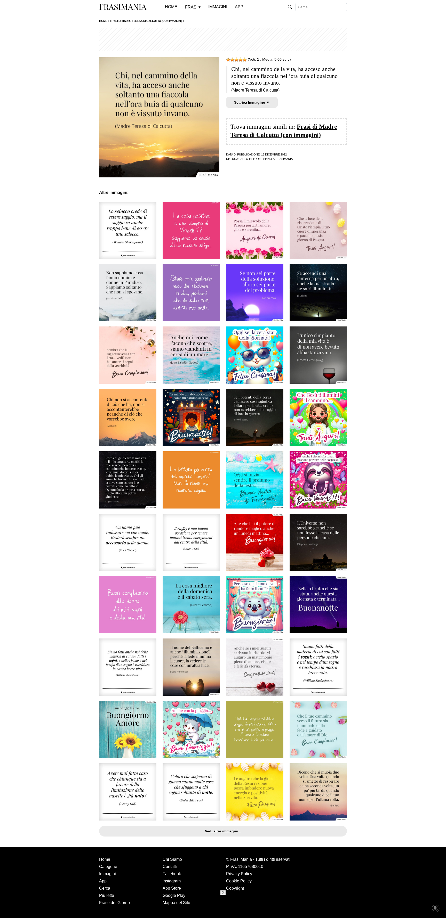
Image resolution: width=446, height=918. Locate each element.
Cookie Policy (239, 881)
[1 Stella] (228, 60)
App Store (172, 888)
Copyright (235, 888)
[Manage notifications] (435, 908)
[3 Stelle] (236, 60)
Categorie (108, 866)
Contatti (170, 866)
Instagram (172, 881)
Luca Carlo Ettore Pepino (251, 158)
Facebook (172, 874)
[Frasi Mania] (123, 6)
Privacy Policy (239, 874)
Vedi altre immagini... (223, 831)
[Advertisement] (223, 39)
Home (104, 859)
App (103, 881)
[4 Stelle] (240, 60)
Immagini (107, 874)
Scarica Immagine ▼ (252, 102)
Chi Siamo (172, 859)
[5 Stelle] (245, 60)
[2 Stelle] (232, 60)
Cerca (104, 888)
